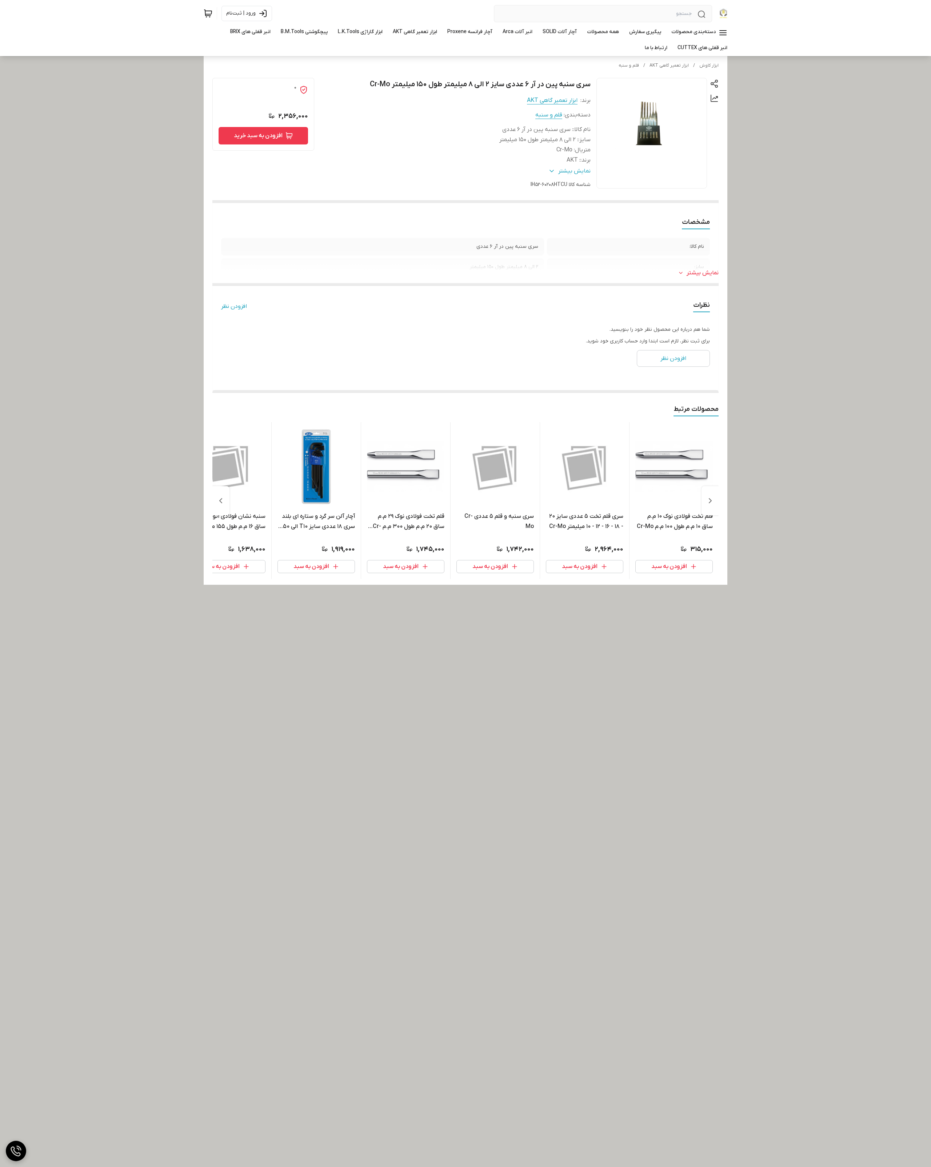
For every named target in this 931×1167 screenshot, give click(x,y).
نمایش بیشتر (703, 273)
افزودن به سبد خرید (258, 135)
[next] (220, 500)
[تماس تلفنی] (16, 1151)
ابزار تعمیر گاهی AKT (669, 65)
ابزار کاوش (709, 65)
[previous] (710, 500)
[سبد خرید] (208, 13)
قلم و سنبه (629, 65)
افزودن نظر (234, 306)
